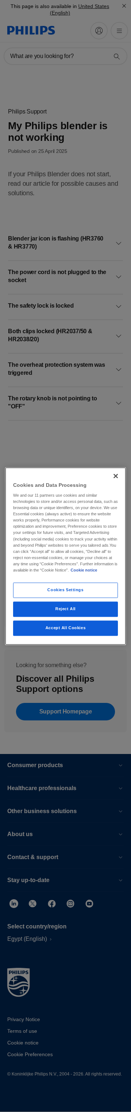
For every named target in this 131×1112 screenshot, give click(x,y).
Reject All (65, 609)
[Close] (116, 476)
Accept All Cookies (65, 628)
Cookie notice (84, 570)
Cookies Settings (65, 590)
